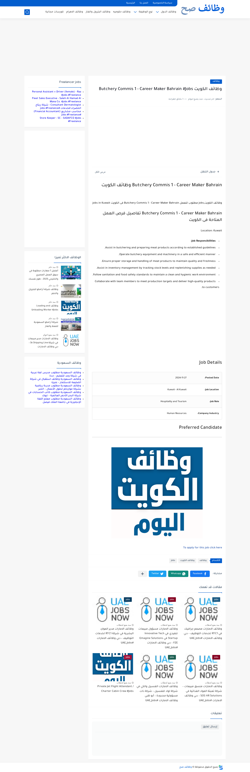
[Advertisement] (125, 47)
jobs (173, 560)
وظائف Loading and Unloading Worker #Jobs (44, 308)
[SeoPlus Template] (221, 767)
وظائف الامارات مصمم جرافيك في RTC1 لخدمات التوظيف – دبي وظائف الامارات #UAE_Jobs (203, 634)
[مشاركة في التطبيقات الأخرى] (142, 574)
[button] (200, 574)
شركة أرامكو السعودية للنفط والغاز (46, 324)
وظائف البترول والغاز (98, 12)
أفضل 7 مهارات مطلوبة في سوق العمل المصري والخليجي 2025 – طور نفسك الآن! (43, 276)
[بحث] (27, 12)
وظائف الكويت (187, 560)
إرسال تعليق (210, 726)
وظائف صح (185, 767)
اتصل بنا (144, 3)
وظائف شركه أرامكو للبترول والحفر (43, 291)
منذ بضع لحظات (212, 625)
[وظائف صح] (203, 9)
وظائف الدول (168, 12)
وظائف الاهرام (74, 12)
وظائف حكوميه (121, 12)
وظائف (216, 81)
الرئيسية (130, 3)
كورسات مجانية (54, 12)
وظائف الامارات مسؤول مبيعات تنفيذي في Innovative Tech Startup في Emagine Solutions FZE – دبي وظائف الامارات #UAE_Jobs (158, 638)
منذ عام (52, 267)
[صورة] (71, 272)
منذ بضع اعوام (49, 335)
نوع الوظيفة (146, 12)
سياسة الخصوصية (162, 3)
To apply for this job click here (202, 547)
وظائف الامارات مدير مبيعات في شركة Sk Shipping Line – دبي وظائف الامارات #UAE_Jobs (43, 343)
